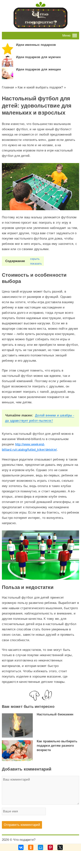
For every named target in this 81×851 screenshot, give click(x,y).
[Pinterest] (50, 847)
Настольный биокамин (55, 714)
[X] (60, 847)
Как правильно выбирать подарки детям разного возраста (57, 745)
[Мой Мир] (40, 847)
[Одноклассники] (30, 847)
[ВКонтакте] (20, 847)
